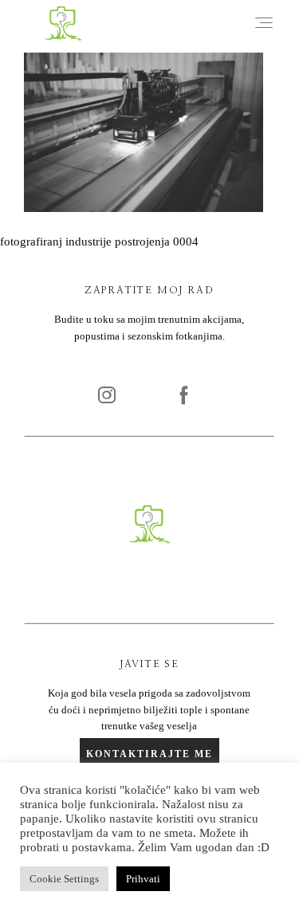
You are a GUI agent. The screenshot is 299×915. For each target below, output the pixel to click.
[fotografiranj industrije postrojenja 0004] (143, 208)
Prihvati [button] (143, 879)
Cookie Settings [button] (64, 879)
